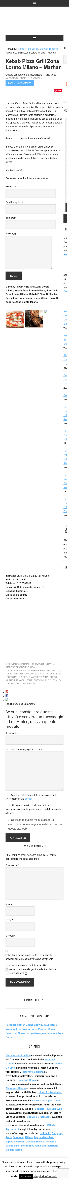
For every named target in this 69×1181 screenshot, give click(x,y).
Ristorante (47, 663)
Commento (12, 865)
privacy (28, 798)
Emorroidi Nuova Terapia (20, 1033)
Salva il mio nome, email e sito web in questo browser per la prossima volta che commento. (30, 957)
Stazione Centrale (16, 667)
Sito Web (11, 217)
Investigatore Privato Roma (21, 1029)
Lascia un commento (19, 83)
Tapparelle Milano (44, 1137)
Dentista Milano (35, 1141)
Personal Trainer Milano (19, 1025)
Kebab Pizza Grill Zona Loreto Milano (27, 673)
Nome (14, 186)
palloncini (45, 1133)
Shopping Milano (23, 1137)
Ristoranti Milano (34, 22)
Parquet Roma (46, 1029)
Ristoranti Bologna (32, 1071)
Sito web (10, 935)
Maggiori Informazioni (46, 1176)
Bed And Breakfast (38, 1117)
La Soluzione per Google (46, 1100)
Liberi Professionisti (50, 1092)
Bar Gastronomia (30, 663)
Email (14, 202)
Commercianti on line (18, 1055)
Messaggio (12, 233)
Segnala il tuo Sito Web (48, 1109)
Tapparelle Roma (15, 1141)
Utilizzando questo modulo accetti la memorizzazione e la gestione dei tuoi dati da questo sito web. (32, 969)
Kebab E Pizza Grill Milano (45, 670)
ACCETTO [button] (26, 1176)
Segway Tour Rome (45, 1025)
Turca (31, 667)
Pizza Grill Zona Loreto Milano (31, 680)
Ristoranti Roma (27, 1080)
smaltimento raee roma (27, 1145)
